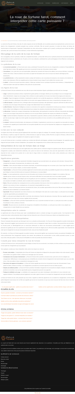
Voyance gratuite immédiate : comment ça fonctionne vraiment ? (17, 292)
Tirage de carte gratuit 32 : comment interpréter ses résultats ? (17, 315)
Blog (71, 3)
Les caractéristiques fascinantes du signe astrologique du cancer (17, 304)
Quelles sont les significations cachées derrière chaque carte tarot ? (56, 287)
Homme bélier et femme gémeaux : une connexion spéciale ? (16, 321)
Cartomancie (64, 3)
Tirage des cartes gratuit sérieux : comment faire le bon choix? (16, 318)
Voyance (47, 3)
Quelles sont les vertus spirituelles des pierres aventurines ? (16, 301)
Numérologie (55, 3)
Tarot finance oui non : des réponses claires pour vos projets (16, 298)
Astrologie (40, 3)
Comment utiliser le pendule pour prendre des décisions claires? (17, 295)
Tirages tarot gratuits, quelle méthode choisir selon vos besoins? (17, 312)
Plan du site (37, 393)
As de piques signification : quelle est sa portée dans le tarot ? (17, 287)
